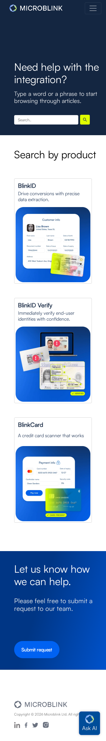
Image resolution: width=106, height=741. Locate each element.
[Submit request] (36, 656)
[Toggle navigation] (93, 8)
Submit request (36, 650)
